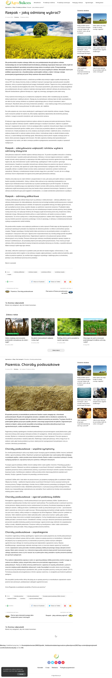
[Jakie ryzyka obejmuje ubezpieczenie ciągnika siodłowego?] (100, 41)
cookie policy (21, 671)
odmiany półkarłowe (19, 272)
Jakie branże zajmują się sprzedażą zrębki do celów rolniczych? (99, 69)
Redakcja (16, 17)
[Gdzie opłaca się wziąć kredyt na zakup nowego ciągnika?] (100, 18)
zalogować (15, 305)
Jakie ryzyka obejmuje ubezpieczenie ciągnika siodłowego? (99, 49)
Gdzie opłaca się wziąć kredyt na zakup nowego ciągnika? (99, 27)
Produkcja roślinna (24, 17)
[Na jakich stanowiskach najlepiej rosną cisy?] (43, 327)
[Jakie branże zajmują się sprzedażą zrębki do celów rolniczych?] (100, 61)
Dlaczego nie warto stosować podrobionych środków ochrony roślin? (94, 340)
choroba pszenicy (18, 596)
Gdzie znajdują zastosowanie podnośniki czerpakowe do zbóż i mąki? (16, 340)
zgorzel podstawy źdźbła (36, 598)
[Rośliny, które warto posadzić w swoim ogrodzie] (69, 327)
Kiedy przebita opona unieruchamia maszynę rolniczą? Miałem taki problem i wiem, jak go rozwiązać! (83, 29)
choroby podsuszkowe (33, 596)
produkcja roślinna (46, 272)
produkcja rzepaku (59, 272)
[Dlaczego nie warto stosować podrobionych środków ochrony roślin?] (95, 327)
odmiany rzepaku (33, 272)
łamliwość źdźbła (12, 598)
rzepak (9, 274)
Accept (21, 674)
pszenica (23, 598)
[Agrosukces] (18, 2)
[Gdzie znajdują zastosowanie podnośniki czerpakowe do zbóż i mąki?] (17, 327)
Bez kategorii (23, 369)
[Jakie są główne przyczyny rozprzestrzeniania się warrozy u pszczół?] (84, 61)
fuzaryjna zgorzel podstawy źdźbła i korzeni (54, 596)
